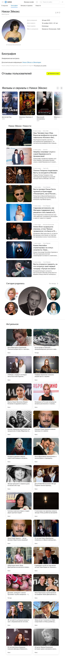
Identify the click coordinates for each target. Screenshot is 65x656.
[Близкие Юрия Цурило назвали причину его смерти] (46, 423)
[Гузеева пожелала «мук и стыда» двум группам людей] (19, 505)
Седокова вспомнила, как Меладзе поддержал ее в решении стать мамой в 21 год (44, 210)
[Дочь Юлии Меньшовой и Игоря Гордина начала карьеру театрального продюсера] (46, 478)
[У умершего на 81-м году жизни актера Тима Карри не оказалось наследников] (46, 559)
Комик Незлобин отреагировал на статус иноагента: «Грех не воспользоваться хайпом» (45, 248)
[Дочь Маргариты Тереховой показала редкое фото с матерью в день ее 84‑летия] (19, 341)
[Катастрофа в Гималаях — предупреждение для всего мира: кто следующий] (46, 341)
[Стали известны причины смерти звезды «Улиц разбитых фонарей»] (46, 505)
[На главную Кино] (9, 2)
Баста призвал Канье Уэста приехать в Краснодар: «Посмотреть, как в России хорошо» (44, 191)
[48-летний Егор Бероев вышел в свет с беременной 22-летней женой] (19, 614)
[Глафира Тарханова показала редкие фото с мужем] (46, 369)
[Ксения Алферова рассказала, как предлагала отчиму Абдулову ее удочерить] (19, 423)
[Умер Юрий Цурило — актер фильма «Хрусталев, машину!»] (19, 532)
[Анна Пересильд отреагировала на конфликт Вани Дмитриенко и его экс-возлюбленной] (46, 587)
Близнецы (45, 26)
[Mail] (6, 2)
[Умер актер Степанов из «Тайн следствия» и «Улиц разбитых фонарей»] (46, 614)
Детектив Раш (6, 117)
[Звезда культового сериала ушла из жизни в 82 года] (19, 478)
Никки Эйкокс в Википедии (31, 62)
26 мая (44, 20)
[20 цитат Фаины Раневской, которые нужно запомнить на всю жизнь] (46, 641)
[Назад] (57, 88)
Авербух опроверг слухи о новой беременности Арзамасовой (44, 154)
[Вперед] (61, 88)
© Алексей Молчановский (13, 44)
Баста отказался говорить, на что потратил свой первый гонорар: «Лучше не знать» (45, 266)
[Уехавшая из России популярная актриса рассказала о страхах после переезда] (46, 396)
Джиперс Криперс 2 (26, 117)
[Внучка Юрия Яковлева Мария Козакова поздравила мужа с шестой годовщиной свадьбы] (19, 396)
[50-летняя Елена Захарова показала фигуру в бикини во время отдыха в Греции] (19, 641)
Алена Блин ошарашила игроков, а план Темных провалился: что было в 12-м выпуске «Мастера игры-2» (45, 229)
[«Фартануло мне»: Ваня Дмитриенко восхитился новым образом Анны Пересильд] (19, 559)
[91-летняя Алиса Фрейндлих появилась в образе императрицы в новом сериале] (46, 532)
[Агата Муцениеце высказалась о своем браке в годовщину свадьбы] (46, 450)
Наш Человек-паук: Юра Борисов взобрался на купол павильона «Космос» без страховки (45, 135)
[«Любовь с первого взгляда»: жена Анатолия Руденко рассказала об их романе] (19, 369)
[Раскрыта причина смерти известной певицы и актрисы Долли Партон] (19, 450)
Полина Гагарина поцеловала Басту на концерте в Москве (45, 172)
